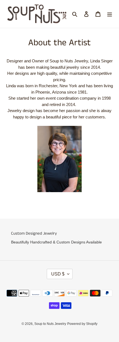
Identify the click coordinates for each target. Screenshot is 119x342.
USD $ (57, 274)
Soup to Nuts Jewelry (50, 324)
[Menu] (109, 14)
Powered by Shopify (82, 324)
